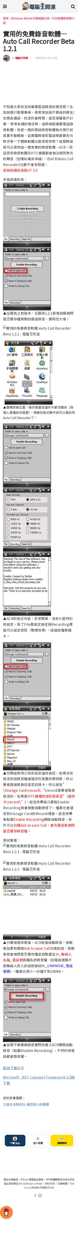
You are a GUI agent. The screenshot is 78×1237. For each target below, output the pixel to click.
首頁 (6, 18)
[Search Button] (73, 6)
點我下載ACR (13, 1067)
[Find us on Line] (40, 1195)
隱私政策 (50, 1183)
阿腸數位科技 (47, 1187)
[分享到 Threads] (64, 68)
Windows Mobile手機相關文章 (30, 18)
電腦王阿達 (21, 58)
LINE (72, 68)
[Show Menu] (5, 6)
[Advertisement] (39, 1120)
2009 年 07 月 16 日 (46, 58)
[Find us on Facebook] (35, 1195)
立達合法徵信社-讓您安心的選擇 (26, 1104)
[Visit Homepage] (39, 6)
